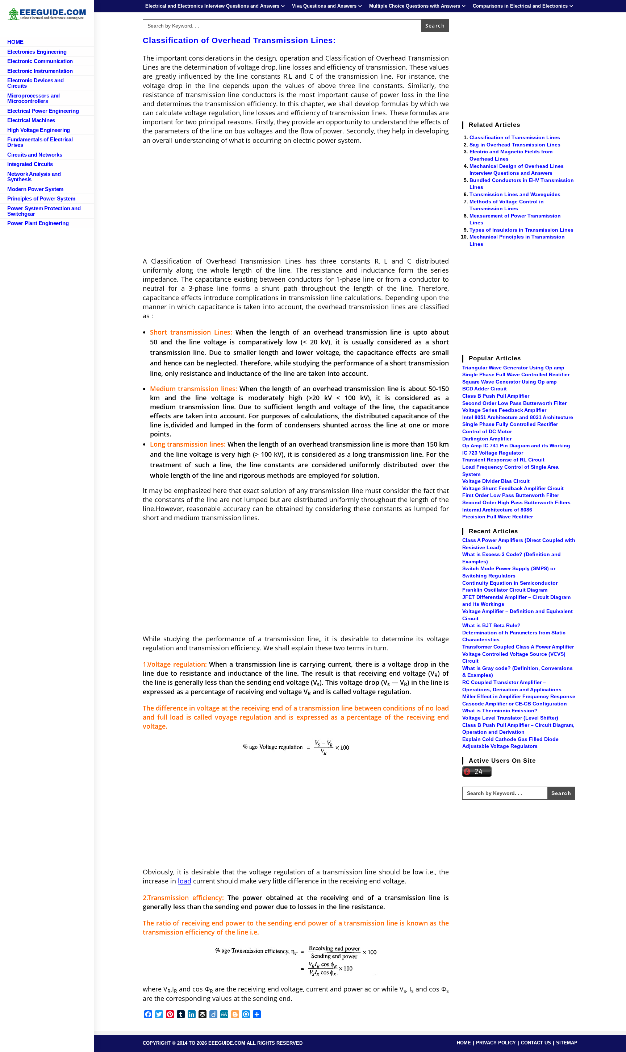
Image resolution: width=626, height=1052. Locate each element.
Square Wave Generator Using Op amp (509, 382)
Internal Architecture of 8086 (497, 510)
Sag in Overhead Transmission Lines (515, 145)
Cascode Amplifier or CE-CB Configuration (514, 704)
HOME (464, 1042)
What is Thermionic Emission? (500, 710)
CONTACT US (536, 1042)
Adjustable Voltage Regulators (500, 746)
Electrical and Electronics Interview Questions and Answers (212, 6)
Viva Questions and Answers (324, 6)
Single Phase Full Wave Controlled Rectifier (515, 374)
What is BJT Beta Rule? (491, 625)
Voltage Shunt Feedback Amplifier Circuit (513, 488)
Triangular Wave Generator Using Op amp (513, 367)
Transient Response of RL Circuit (503, 460)
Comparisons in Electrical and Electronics (520, 6)
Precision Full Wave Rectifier (497, 516)
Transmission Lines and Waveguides (515, 194)
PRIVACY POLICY (496, 1042)
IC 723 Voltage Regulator (492, 453)
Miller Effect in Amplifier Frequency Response (518, 696)
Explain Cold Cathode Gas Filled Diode (510, 739)
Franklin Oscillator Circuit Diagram (504, 590)
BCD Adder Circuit (484, 389)
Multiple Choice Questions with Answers (414, 6)
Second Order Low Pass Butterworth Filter (514, 403)
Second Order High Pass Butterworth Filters (516, 502)
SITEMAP (566, 1042)
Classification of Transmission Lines (515, 137)
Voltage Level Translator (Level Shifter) (510, 718)
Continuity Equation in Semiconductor (510, 583)
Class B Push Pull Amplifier (495, 396)
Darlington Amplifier (487, 439)
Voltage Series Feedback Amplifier (504, 410)
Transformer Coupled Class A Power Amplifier (518, 647)
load (184, 881)
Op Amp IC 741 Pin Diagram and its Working (516, 445)
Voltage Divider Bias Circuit (496, 481)
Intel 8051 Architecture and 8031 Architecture (517, 417)
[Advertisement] (296, 203)
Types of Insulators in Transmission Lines (521, 230)
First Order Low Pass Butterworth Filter (510, 495)
